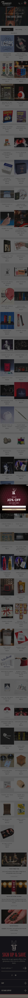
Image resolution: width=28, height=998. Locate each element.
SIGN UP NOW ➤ (14, 509)
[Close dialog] (27, 485)
